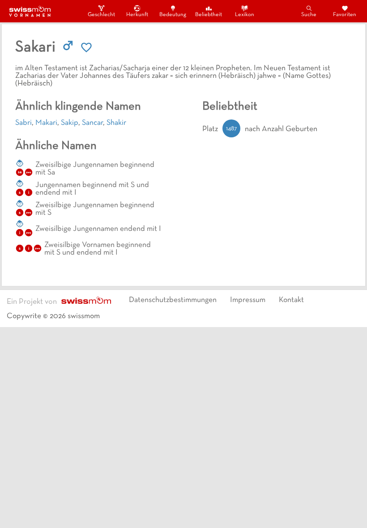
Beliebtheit (208, 14)
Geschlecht (101, 14)
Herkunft (137, 14)
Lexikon (244, 14)
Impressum (247, 300)
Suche (308, 14)
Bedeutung (172, 14)
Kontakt (291, 300)
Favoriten (344, 14)
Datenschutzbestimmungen (173, 300)
